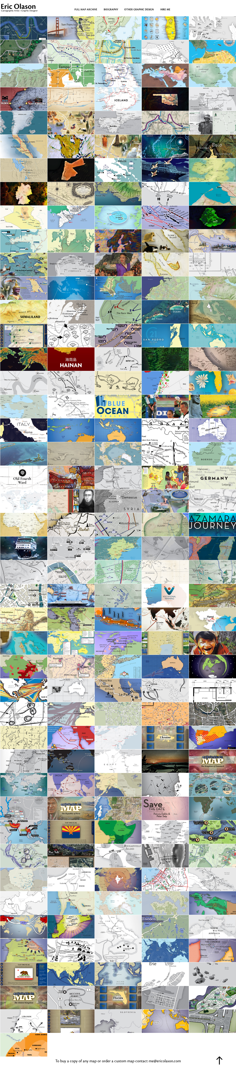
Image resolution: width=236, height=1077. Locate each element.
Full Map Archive (85, 9)
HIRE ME (165, 9)
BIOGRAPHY (111, 9)
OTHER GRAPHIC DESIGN (139, 9)
